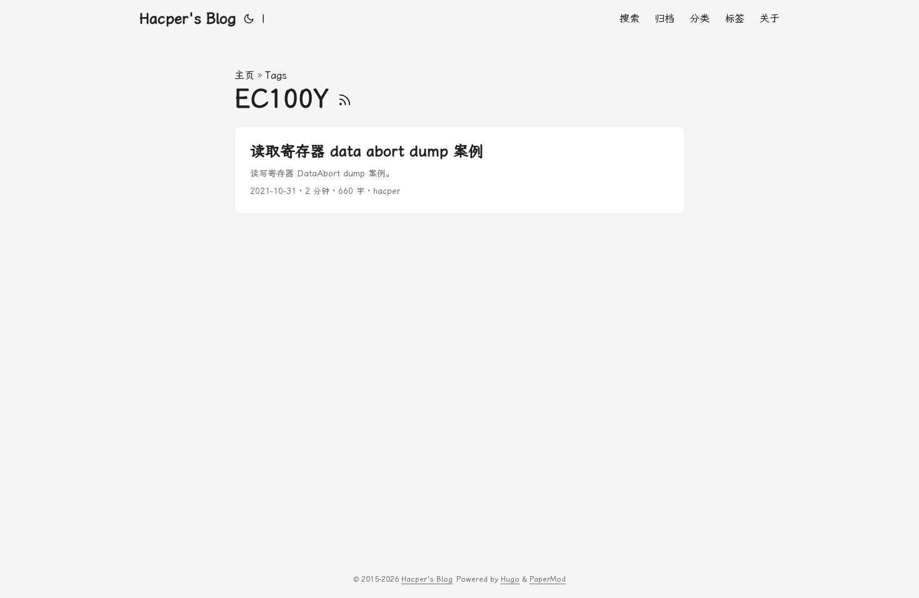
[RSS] (345, 98)
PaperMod (548, 579)
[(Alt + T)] (248, 19)
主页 (244, 75)
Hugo (510, 579)
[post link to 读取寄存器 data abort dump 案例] (459, 170)
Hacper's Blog (187, 19)
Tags (276, 75)
